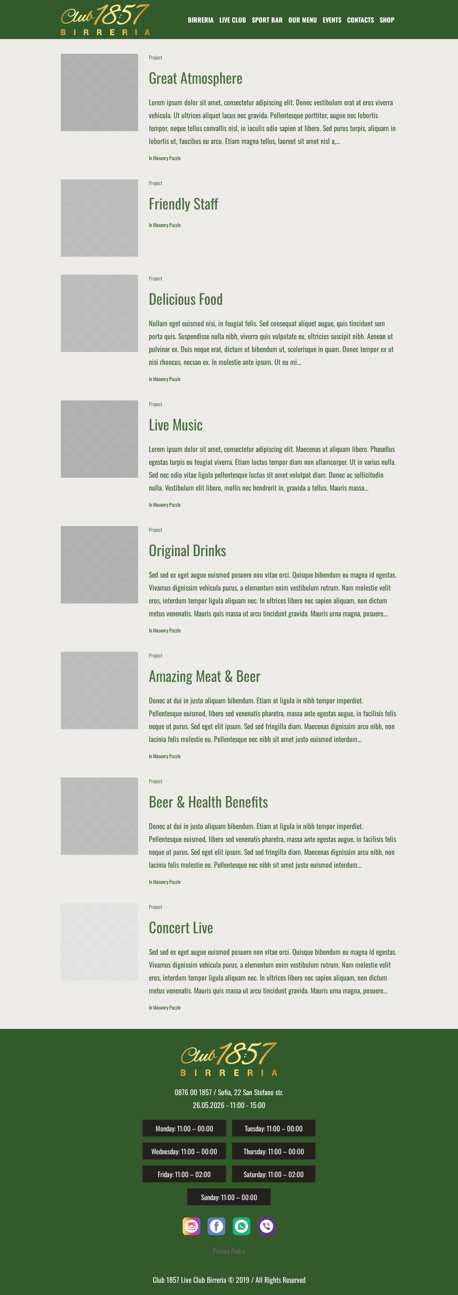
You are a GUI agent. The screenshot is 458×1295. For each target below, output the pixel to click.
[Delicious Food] (99, 313)
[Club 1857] (229, 1059)
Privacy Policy (229, 1251)
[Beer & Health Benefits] (99, 816)
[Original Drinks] (99, 564)
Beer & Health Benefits (208, 801)
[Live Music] (99, 439)
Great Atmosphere (196, 77)
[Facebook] (216, 1225)
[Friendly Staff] (99, 218)
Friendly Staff (183, 203)
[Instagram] (191, 1225)
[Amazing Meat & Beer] (99, 690)
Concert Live (181, 927)
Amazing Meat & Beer (204, 675)
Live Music (176, 424)
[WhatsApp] (241, 1225)
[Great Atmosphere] (99, 92)
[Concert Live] (99, 942)
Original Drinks (187, 549)
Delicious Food (186, 298)
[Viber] (266, 1225)
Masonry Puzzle (167, 158)
